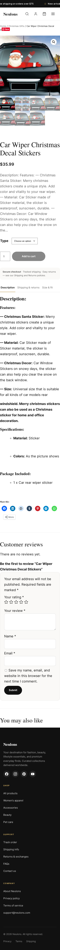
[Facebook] (6, 774)
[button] (54, 42)
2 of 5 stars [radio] (11, 602)
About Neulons (12, 891)
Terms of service (13, 905)
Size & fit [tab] (47, 287)
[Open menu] (53, 14)
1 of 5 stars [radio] (6, 602)
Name (10, 636)
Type (4, 241)
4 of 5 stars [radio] (21, 602)
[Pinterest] (24, 774)
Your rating (14, 597)
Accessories (10, 807)
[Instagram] (15, 774)
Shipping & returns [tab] (28, 287)
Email (9, 653)
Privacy (7, 941)
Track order (10, 842)
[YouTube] (32, 774)
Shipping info (11, 849)
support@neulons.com (16, 912)
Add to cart (29, 256)
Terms (19, 941)
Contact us (9, 871)
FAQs (6, 863)
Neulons (10, 744)
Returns (32, 275)
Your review (14, 611)
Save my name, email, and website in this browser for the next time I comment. (28, 675)
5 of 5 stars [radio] (26, 602)
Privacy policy (11, 898)
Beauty (7, 814)
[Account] (35, 14)
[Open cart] (44, 14)
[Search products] (27, 14)
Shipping (18, 275)
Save (7, 29)
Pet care (8, 822)
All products (10, 793)
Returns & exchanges (15, 856)
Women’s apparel (13, 800)
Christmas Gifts (16, 26)
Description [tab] (8, 287)
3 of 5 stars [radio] (16, 602)
